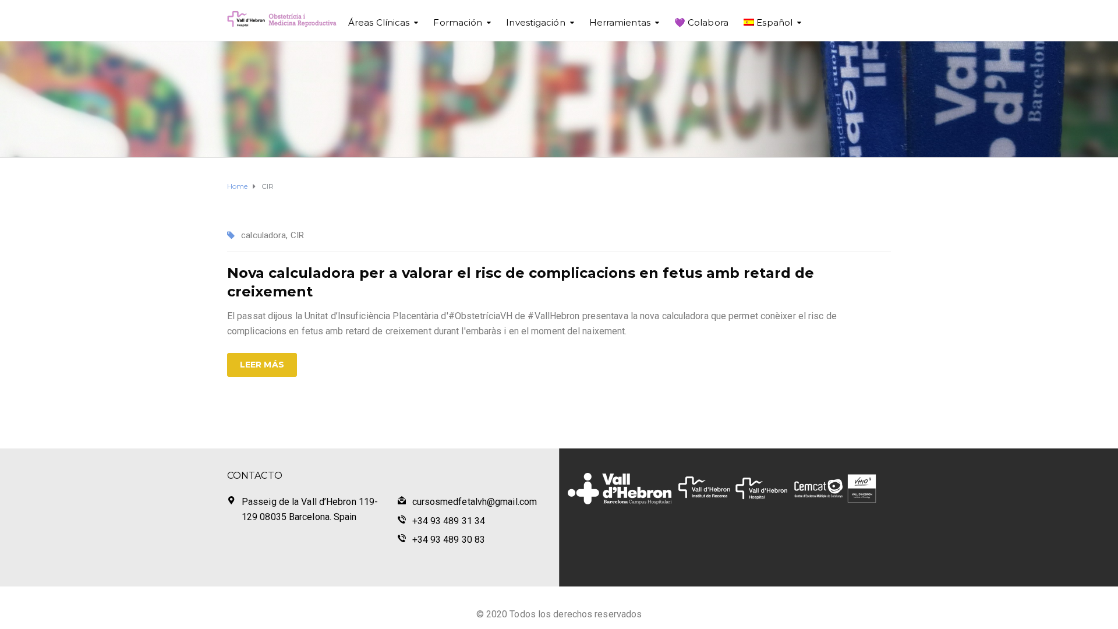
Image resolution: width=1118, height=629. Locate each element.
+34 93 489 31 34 (449, 520)
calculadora (263, 235)
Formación (457, 22)
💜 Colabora (701, 22)
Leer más (262, 364)
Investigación (535, 22)
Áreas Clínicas (378, 22)
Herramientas (619, 22)
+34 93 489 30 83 (449, 539)
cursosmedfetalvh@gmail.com (474, 501)
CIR (297, 235)
